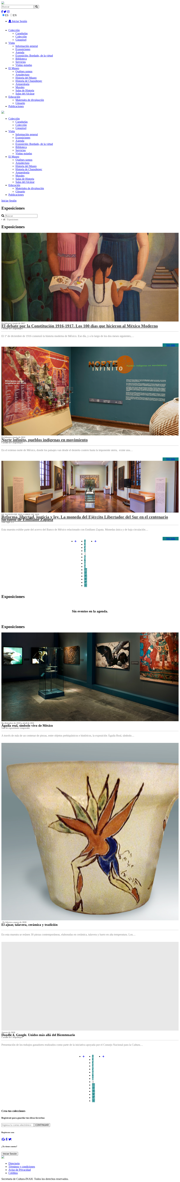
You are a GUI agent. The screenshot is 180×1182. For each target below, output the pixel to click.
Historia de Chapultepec (28, 80)
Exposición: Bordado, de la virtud (34, 55)
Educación (14, 96)
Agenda (19, 52)
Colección (14, 30)
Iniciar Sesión (19, 21)
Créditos (13, 1172)
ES (6, 15)
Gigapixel (20, 39)
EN (15, 15)
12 (85, 576)
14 (85, 582)
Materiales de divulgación (29, 99)
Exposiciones (22, 49)
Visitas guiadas (23, 65)
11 (85, 572)
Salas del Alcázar (24, 93)
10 (85, 569)
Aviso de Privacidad (19, 1169)
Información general (26, 46)
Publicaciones (16, 106)
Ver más (170, 345)
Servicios (20, 61)
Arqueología (22, 84)
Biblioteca (21, 58)
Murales (19, 87)
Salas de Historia (24, 90)
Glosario (20, 103)
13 (85, 579)
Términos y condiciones (21, 1166)
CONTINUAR (42, 1125)
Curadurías (21, 33)
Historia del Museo (26, 77)
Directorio (14, 1163)
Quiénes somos (23, 71)
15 (85, 585)
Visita (11, 42)
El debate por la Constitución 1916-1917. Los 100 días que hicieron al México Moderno (79, 326)
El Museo (13, 68)
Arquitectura (22, 74)
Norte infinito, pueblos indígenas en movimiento (44, 440)
